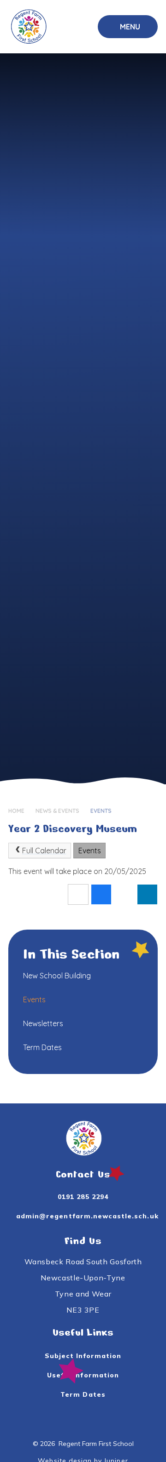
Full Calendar (44, 850)
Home (16, 810)
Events (101, 810)
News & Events (57, 810)
